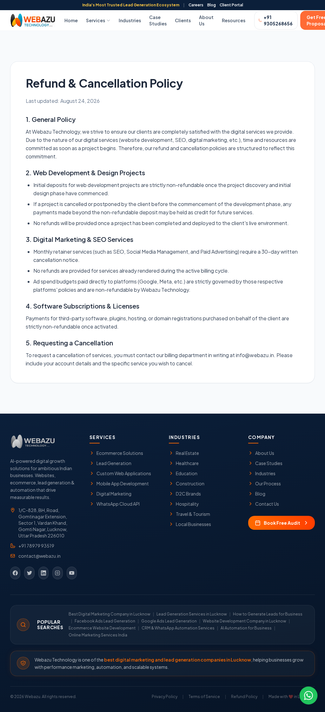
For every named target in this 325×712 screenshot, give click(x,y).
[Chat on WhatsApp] (308, 695)
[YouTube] (72, 573)
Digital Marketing (113, 493)
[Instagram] (57, 573)
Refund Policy (244, 696)
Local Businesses (193, 524)
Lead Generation (113, 463)
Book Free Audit (282, 523)
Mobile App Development (122, 483)
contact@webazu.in (39, 556)
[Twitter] (29, 573)
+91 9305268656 (278, 20)
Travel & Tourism (193, 514)
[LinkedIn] (43, 573)
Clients (183, 20)
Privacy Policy (164, 696)
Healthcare (187, 463)
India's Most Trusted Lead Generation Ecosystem (130, 5)
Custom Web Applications (123, 473)
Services (95, 20)
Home (71, 20)
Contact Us (267, 504)
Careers (196, 5)
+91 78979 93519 (36, 546)
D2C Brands (188, 493)
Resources (233, 20)
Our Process (268, 483)
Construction (190, 483)
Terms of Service (204, 696)
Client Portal (231, 5)
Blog (211, 5)
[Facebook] (15, 573)
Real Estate (187, 453)
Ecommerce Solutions (119, 453)
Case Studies (158, 20)
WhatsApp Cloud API (118, 504)
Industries (130, 20)
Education (186, 473)
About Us (206, 20)
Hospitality (187, 504)
